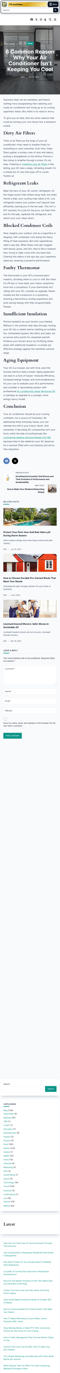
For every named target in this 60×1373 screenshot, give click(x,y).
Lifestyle (7, 1163)
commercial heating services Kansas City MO (27, 437)
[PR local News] (4, 4)
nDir (23, 77)
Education (8, 1129)
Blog (5, 1110)
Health (6, 1155)
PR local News (16, 4)
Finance (7, 1140)
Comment (10, 669)
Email (8, 701)
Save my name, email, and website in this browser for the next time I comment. (29, 724)
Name (8, 691)
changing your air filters (34, 164)
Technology (8, 1182)
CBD (5, 1121)
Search (6, 1084)
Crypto (6, 1125)
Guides (6, 1152)
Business (7, 1117)
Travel (6, 1186)
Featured (7, 1190)
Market (6, 1206)
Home (30, 43)
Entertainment (9, 1133)
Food (5, 1144)
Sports (6, 1178)
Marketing (8, 1167)
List (5, 1198)
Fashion (6, 1137)
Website (8, 711)
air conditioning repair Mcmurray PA (36, 391)
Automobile (8, 1114)
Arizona (6, 1201)
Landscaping (9, 1194)
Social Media (9, 1175)
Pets (5, 1171)
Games (6, 1148)
